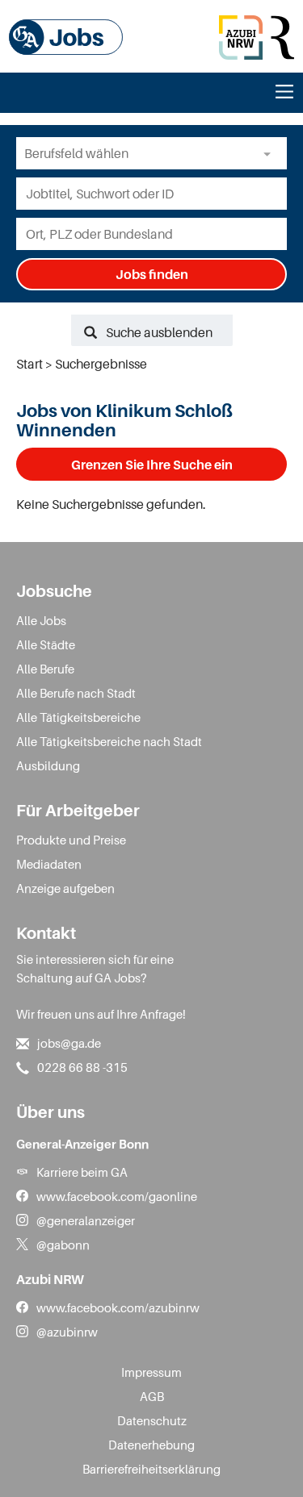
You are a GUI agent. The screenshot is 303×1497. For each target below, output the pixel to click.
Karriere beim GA (82, 1172)
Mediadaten (49, 864)
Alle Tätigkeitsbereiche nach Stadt (109, 741)
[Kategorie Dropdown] (271, 153)
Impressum (151, 1372)
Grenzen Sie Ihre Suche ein (152, 465)
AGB (152, 1396)
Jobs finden (152, 274)
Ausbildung (48, 765)
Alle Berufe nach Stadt (76, 693)
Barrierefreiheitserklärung (151, 1469)
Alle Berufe (45, 668)
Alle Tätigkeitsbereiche (78, 717)
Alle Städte (45, 644)
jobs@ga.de (69, 1043)
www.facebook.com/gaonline (116, 1196)
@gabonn (63, 1244)
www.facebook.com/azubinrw (118, 1307)
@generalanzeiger (85, 1220)
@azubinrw (67, 1331)
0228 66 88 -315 (82, 1067)
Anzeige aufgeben (65, 888)
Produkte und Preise (71, 839)
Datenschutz (152, 1420)
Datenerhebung (151, 1444)
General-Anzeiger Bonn (82, 1143)
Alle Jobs (41, 620)
